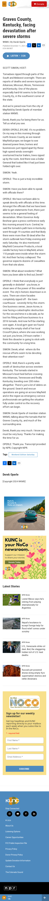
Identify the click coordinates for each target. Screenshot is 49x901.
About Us (9, 826)
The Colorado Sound (14, 872)
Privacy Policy (11, 849)
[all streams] (45, 897)
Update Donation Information (17, 861)
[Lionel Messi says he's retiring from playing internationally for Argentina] (11, 600)
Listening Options (12, 832)
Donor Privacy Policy (14, 855)
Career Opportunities (14, 837)
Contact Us (10, 866)
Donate (40, 4)
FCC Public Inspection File (16, 843)
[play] (4, 897)
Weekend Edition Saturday (23, 455)
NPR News (26, 595)
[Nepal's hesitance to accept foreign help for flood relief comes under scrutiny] (11, 623)
